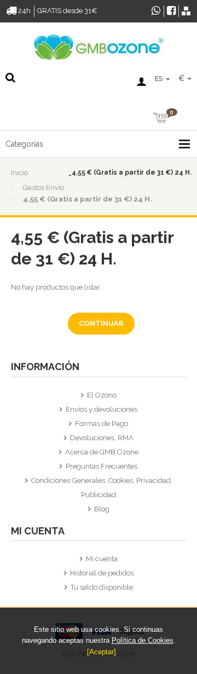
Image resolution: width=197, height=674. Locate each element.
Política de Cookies (142, 640)
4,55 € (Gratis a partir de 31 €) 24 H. (87, 199)
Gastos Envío (43, 187)
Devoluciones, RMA (102, 438)
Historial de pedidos (102, 573)
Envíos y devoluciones (101, 409)
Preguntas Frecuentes (101, 466)
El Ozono (102, 395)
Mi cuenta (102, 559)
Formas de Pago (101, 423)
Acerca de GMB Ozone (101, 452)
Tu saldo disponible (102, 587)
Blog (101, 509)
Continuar (101, 323)
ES (160, 78)
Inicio (19, 173)
